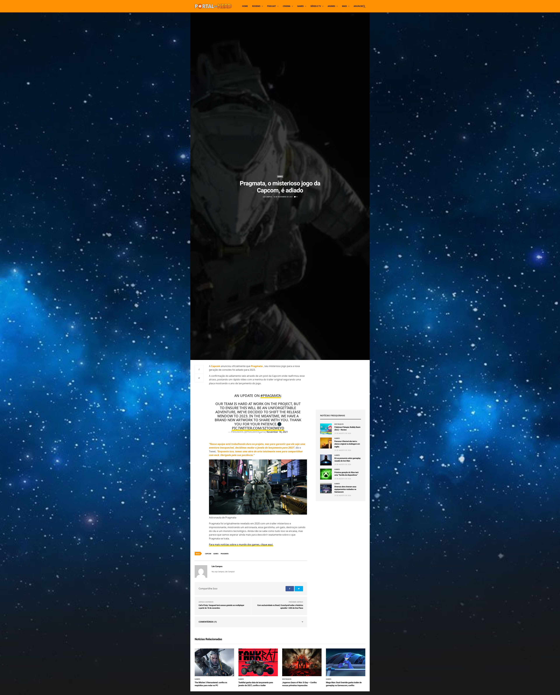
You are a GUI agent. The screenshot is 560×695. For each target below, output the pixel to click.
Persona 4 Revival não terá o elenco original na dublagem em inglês (347, 444)
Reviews (256, 6)
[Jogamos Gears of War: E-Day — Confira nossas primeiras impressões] (302, 662)
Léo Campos (267, 197)
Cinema (286, 6)
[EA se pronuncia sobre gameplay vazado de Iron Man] (326, 459)
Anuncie (358, 6)
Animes (331, 6)
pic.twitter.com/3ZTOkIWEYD (258, 428)
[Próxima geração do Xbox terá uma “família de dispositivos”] (326, 474)
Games (300, 6)
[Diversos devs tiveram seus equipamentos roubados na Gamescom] (326, 488)
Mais (344, 6)
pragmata (225, 554)
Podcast (271, 6)
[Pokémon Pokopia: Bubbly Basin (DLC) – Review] (326, 428)
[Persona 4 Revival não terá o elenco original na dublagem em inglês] (326, 443)
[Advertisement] (340, 384)
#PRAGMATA (270, 395)
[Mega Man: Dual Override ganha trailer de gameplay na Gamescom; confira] (345, 662)
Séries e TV (315, 6)
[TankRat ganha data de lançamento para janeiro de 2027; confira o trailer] (258, 662)
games (215, 554)
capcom (208, 554)
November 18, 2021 (277, 431)
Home (245, 6)
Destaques (339, 424)
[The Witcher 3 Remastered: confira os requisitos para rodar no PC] (214, 662)
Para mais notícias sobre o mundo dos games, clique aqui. (241, 544)
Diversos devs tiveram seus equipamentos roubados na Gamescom (345, 489)
